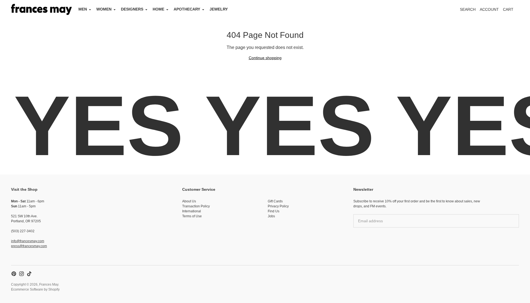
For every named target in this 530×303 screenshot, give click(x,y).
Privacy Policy (278, 206)
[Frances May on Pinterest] (14, 273)
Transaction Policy (196, 206)
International (191, 211)
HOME (158, 9)
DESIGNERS (132, 9)
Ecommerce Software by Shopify (35, 289)
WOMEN (104, 9)
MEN (82, 9)
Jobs (271, 216)
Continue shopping (265, 58)
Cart (511, 11)
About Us (189, 201)
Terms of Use (192, 216)
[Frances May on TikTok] (29, 273)
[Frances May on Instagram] (21, 273)
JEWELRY (219, 9)
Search (468, 9)
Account (489, 9)
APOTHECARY (187, 9)
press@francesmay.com (29, 246)
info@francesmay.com (27, 241)
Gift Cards (275, 201)
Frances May (48, 284)
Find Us (273, 211)
